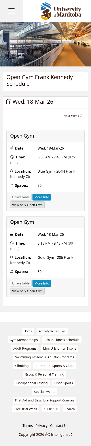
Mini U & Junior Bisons (59, 348)
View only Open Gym (27, 205)
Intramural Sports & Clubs (54, 366)
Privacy (41, 425)
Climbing (22, 366)
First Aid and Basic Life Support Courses (44, 400)
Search (70, 409)
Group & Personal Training (44, 374)
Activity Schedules (52, 331)
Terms (28, 425)
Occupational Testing (32, 383)
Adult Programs (24, 348)
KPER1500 (51, 409)
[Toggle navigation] (11, 11)
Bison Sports (63, 383)
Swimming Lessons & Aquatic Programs (44, 357)
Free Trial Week (25, 409)
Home (28, 331)
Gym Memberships (24, 340)
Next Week (71, 116)
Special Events (44, 392)
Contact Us (59, 425)
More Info (41, 197)
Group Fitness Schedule (62, 340)
